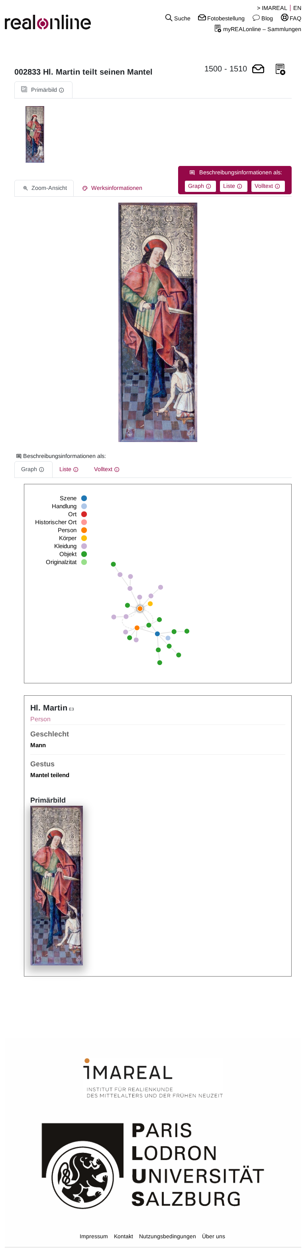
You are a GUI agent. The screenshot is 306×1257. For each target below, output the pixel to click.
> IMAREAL (272, 8)
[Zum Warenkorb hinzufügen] (258, 69)
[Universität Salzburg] (153, 1165)
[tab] (43, 90)
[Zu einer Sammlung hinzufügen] (280, 69)
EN (297, 8)
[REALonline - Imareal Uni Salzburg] (51, 18)
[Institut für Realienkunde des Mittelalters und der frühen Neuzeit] (153, 1078)
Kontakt (123, 1236)
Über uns (213, 1236)
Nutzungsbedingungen (167, 1236)
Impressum (94, 1236)
